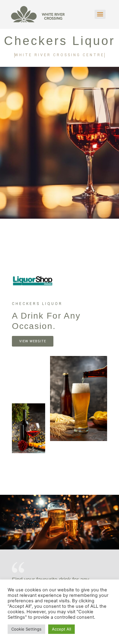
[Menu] (100, 14)
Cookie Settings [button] (26, 629)
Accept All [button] (61, 629)
